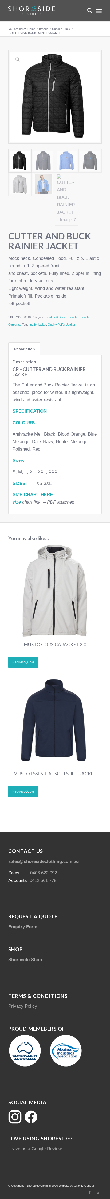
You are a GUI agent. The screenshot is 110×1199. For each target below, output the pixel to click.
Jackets (72, 317)
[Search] (87, 10)
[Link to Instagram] (98, 1192)
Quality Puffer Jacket (61, 324)
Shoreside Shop (25, 959)
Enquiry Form (22, 926)
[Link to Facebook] (90, 1192)
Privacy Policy (22, 1006)
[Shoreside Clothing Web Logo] (45, 10)
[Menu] (99, 10)
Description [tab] (24, 349)
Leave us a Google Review (35, 1148)
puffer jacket (38, 324)
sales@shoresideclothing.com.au (43, 861)
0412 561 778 (43, 880)
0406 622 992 (43, 873)
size (17, 502)
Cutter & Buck (56, 317)
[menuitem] (87, 10)
